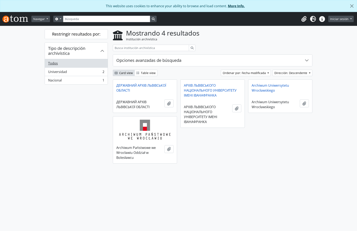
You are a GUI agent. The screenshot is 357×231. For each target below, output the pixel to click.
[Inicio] (16, 19)
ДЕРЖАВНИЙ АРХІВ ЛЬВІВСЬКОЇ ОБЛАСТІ (141, 88)
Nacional (76, 81)
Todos (53, 63)
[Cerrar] (352, 6)
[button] (303, 19)
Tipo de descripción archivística (66, 50)
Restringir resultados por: (76, 34)
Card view (125, 73)
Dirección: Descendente (291, 73)
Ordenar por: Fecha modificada (245, 73)
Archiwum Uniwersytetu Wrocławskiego (270, 88)
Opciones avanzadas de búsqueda (148, 60)
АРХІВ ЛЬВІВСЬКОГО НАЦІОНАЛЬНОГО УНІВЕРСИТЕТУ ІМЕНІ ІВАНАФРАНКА (210, 90)
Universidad (76, 72)
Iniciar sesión (339, 19)
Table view (148, 73)
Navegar (39, 19)
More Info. (236, 6)
